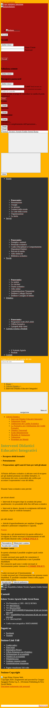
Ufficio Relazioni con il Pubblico (19, 652)
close (4, 174)
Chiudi (4, 106)
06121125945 (15, 608)
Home (8, 384)
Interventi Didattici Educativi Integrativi (26, 419)
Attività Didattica (13, 386)
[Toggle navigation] (21, 163)
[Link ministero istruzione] (12, 4)
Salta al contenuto (8, 2)
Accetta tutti (10, 546)
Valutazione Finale (18, 421)
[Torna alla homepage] (24, 132)
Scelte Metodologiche (19, 433)
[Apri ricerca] (28, 143)
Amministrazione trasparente (17, 663)
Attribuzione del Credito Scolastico (25, 423)
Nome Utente (30, 47)
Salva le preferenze (20, 582)
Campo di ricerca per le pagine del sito (16, 359)
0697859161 (15, 606)
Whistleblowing (12, 659)
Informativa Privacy (14, 650)
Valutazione (15, 437)
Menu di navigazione (33, 411)
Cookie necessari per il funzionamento (16, 573)
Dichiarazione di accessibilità (17, 654)
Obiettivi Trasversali (19, 430)
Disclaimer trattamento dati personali (15, 686)
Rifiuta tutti (21, 543)
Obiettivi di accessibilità (15, 657)
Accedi (4, 35)
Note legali (10, 647)
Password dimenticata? (10, 55)
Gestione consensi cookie (16, 661)
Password (28, 50)
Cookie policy (11, 645)
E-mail (27, 86)
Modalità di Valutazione (20, 435)
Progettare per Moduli (19, 439)
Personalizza (6, 543)
